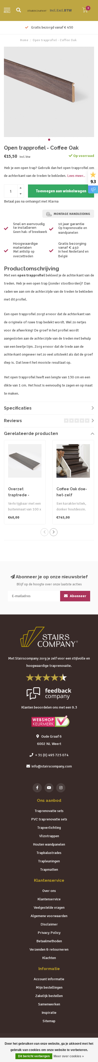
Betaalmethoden (49, 941)
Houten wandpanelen (49, 844)
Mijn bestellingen (49, 987)
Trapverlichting (49, 827)
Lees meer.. (76, 175)
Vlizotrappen (49, 836)
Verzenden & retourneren (49, 949)
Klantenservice (49, 899)
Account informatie (49, 979)
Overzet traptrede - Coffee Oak (18, 495)
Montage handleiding (71, 214)
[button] (49, 140)
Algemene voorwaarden (49, 916)
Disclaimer (49, 924)
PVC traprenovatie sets (49, 819)
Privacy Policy (49, 932)
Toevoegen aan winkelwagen (61, 191)
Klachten (49, 958)
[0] (85, 11)
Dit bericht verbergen (34, 1056)
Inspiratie (49, 1012)
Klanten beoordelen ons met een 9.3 (49, 707)
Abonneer (77, 596)
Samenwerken (49, 1004)
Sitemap (49, 1021)
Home (24, 40)
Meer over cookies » (69, 1056)
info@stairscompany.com (51, 766)
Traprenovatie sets (49, 811)
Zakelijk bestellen (49, 996)
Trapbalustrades (49, 853)
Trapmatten (49, 869)
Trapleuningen (49, 861)
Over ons (49, 891)
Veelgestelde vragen (49, 907)
